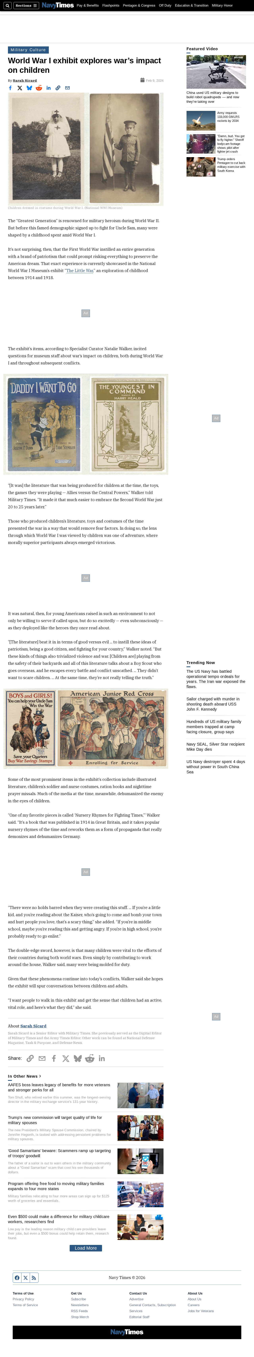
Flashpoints (110, 5)
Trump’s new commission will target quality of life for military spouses (55, 1120)
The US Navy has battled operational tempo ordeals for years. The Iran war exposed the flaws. (216, 679)
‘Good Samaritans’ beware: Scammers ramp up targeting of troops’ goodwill (59, 1153)
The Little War (79, 270)
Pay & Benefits (88, 5)
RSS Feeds (79, 1311)
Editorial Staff (139, 1317)
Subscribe (78, 1299)
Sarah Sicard (25, 80)
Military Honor (222, 5)
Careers (194, 1305)
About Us (194, 1299)
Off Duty (165, 5)
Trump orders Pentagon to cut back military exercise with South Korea (231, 164)
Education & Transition (191, 5)
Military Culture (28, 50)
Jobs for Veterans (201, 1311)
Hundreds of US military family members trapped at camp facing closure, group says (214, 727)
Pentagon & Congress (139, 5)
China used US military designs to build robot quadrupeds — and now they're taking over (213, 97)
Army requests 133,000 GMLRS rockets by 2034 (228, 116)
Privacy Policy (23, 1299)
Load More (86, 1248)
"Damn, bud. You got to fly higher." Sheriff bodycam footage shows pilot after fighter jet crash (231, 143)
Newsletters (80, 1305)
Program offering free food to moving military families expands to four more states (56, 1186)
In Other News (23, 1076)
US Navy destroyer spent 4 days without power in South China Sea (216, 767)
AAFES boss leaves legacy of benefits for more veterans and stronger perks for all (59, 1087)
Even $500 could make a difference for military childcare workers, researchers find (59, 1219)
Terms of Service (25, 1305)
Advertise (136, 1299)
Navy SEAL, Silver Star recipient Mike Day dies (216, 747)
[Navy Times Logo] (58, 5)
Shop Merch (80, 1317)
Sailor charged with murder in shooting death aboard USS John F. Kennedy (213, 704)
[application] (216, 72)
